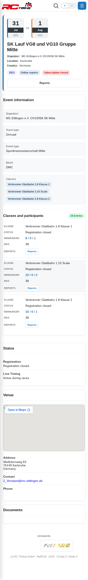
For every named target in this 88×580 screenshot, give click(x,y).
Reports (45, 83)
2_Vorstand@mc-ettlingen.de (23, 480)
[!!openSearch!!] (56, 6)
